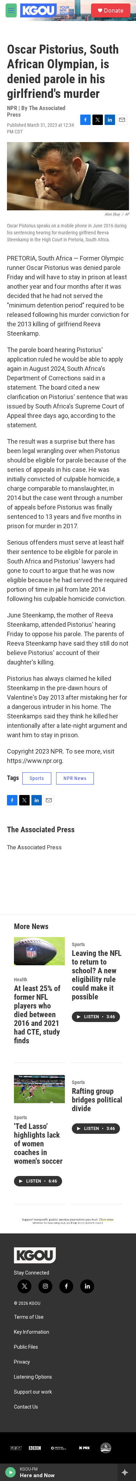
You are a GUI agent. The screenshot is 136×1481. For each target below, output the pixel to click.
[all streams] (127, 1472)
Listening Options (33, 1377)
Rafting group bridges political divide (97, 1100)
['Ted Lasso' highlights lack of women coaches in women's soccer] (39, 1089)
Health (20, 979)
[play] (10, 1472)
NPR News (74, 778)
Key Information (31, 1332)
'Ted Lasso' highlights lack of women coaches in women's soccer (38, 1144)
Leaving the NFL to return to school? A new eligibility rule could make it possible (97, 975)
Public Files (26, 1347)
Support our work (33, 1392)
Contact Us (26, 1407)
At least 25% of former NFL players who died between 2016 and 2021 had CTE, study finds (37, 1014)
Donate (113, 10)
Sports (37, 778)
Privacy (22, 1362)
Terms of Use (29, 1317)
